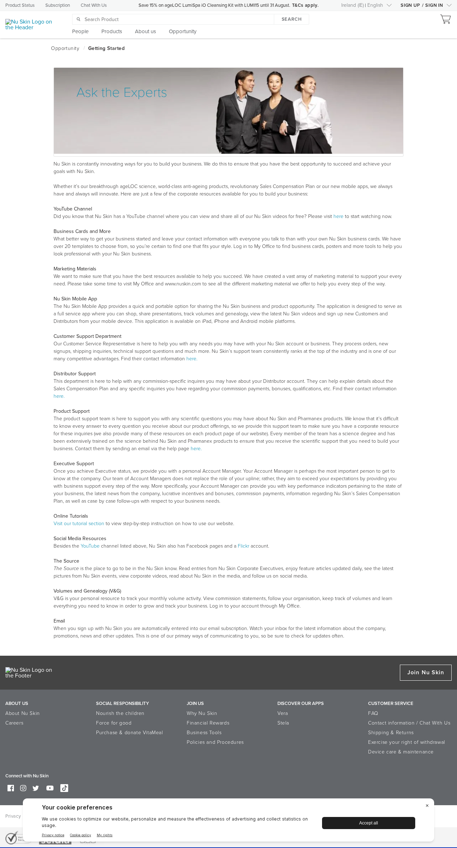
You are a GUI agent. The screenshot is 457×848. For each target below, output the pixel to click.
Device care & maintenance (401, 752)
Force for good (113, 723)
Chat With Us (94, 5)
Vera (282, 713)
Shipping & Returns (391, 733)
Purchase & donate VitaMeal (129, 733)
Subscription (57, 5)
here (338, 216)
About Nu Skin (22, 713)
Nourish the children (120, 713)
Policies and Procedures (215, 742)
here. (191, 359)
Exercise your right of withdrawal (406, 742)
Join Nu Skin (425, 672)
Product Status (20, 5)
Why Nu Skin (202, 713)
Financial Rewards (208, 723)
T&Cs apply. (305, 5)
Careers (14, 723)
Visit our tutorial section (79, 524)
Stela (283, 723)
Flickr (243, 546)
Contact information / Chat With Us (409, 723)
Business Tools (204, 733)
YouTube (90, 546)
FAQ (373, 713)
